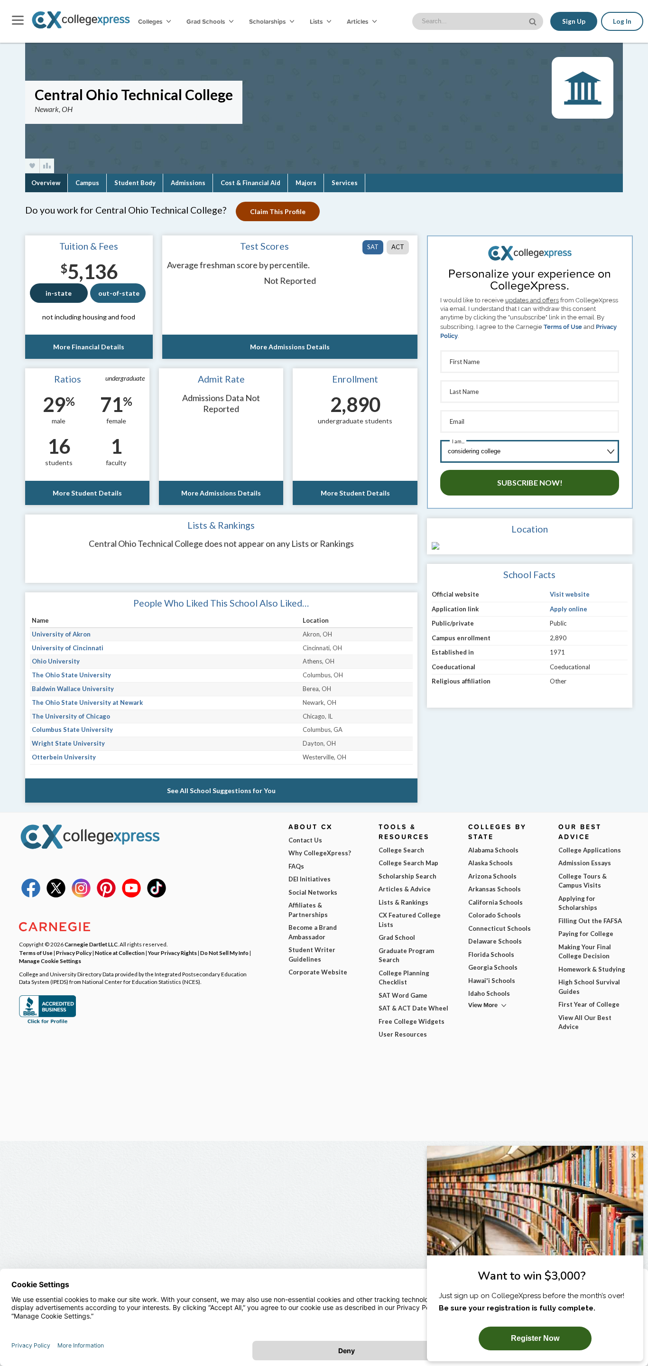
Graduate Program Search (406, 955)
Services (345, 183)
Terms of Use (563, 326)
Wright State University (68, 743)
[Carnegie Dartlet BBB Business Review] (47, 1022)
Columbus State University (72, 729)
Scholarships (268, 21)
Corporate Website (317, 972)
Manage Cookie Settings (50, 960)
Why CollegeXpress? (319, 853)
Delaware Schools (495, 941)
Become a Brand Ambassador (312, 932)
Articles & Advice (405, 889)
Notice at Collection (120, 952)
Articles (358, 21)
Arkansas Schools (494, 889)
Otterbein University (64, 757)
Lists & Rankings (403, 902)
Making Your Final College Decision (584, 951)
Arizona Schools (492, 876)
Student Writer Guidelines (311, 954)
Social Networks (312, 892)
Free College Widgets (411, 1021)
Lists (317, 21)
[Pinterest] (106, 895)
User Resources (403, 1034)
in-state (59, 293)
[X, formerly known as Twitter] (56, 895)
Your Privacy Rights (172, 952)
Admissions (188, 183)
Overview (45, 183)
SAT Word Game (403, 995)
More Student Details (87, 493)
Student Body (135, 183)
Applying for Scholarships (577, 903)
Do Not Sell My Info (224, 952)
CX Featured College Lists (410, 919)
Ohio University (56, 661)
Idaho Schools (489, 993)
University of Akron (61, 634)
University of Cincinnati (67, 648)
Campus (87, 183)
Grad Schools (206, 21)
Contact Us (305, 840)
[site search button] (534, 20)
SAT (373, 247)
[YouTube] (131, 895)
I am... (458, 441)
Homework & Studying (591, 969)
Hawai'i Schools (491, 980)
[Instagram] (81, 895)
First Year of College (589, 1004)
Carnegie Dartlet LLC (91, 944)
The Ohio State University (71, 675)
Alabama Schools (493, 850)
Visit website (570, 594)
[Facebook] (31, 895)
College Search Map (408, 863)
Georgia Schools (493, 967)
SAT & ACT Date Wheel (413, 1008)
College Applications (589, 850)
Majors (306, 183)
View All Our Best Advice (584, 1022)
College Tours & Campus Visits (582, 880)
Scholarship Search (407, 876)
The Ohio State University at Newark (87, 702)
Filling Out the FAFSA (590, 921)
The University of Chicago (71, 716)
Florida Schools (491, 954)
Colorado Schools (494, 915)
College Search (401, 850)
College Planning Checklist (404, 977)
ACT (397, 247)
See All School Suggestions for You (221, 790)
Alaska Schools (490, 863)
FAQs (296, 866)
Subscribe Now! (530, 482)
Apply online (568, 609)
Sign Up (573, 21)
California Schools (495, 902)
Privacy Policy (74, 952)
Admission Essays (584, 863)
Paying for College (585, 933)
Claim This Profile (277, 211)
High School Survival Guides (589, 986)
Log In (622, 21)
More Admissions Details (290, 347)
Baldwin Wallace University (73, 688)
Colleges (150, 21)
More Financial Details (88, 347)
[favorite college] (32, 166)
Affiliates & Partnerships (308, 909)
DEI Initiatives (309, 879)
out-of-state (118, 293)
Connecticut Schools (499, 928)
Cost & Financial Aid (250, 183)
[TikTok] (156, 895)
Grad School (397, 937)
